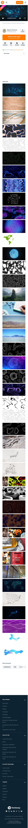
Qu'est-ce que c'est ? (18, 49)
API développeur (6, 737)
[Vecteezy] (2, 2)
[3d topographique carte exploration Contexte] (13, 102)
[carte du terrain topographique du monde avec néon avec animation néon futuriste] (13, 605)
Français (4, 817)
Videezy (4, 729)
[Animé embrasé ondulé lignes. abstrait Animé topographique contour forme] (13, 253)
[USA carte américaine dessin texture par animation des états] (13, 618)
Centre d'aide (5, 788)
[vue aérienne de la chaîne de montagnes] (13, 334)
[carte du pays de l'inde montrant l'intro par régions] (13, 659)
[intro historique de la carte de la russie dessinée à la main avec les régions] (13, 468)
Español (4, 808)
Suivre (22, 31)
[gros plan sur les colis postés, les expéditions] (13, 564)
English (4, 805)
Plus (3, 819)
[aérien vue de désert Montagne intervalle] (13, 321)
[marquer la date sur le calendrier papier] (13, 307)
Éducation (5, 734)
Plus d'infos (6, 52)
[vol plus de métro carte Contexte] (13, 116)
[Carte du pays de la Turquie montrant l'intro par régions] (13, 673)
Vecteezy (4, 726)
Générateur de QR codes (8, 749)
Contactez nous (6, 790)
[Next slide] (21, 687)
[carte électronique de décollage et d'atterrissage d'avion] (13, 591)
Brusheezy (5, 723)
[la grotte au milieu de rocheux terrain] (5, 480)
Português (5, 811)
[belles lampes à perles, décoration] (10, 552)
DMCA (4, 761)
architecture (7, 687)
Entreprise (5, 731)
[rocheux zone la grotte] (5, 542)
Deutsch (4, 814)
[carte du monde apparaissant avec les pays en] (13, 239)
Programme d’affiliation (8, 764)
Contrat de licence (7, 759)
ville (15, 687)
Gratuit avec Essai (14, 37)
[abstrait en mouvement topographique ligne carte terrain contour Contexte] (13, 143)
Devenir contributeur (7, 796)
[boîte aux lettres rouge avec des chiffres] (13, 577)
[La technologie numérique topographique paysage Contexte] (13, 89)
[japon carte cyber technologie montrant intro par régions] (13, 632)
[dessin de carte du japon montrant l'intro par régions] (13, 455)
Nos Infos (4, 793)
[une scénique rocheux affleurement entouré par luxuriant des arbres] (13, 293)
